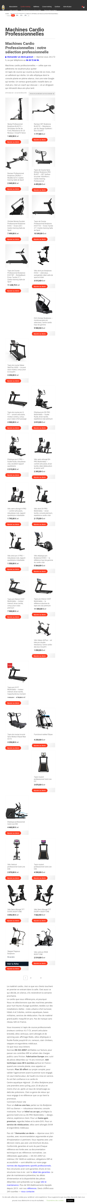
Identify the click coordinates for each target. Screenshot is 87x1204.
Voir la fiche (13, 964)
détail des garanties (41, 1172)
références (31, 1188)
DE (26, 15)
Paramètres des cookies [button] (55, 1200)
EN (17, 15)
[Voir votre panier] (83, 7)
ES (21, 15)
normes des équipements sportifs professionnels (29, 1165)
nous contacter (27, 1191)
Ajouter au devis (13, 142)
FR (13, 15)
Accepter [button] (70, 1200)
